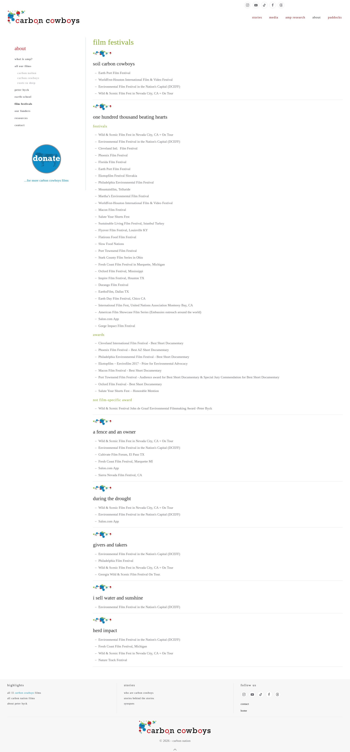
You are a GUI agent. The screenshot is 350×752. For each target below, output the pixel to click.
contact (20, 125)
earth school (23, 96)
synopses (129, 703)
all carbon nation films (21, 698)
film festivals (23, 103)
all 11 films (24, 693)
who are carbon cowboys (138, 693)
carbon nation (26, 73)
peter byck (22, 89)
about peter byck (17, 703)
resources (21, 118)
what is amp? (24, 59)
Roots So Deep (26, 82)
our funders (22, 111)
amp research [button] (295, 17)
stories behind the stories (139, 698)
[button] (175, 749)
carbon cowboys (28, 78)
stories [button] (257, 17)
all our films (23, 66)
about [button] (316, 17)
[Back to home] (43, 17)
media (273, 17)
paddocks (335, 17)
